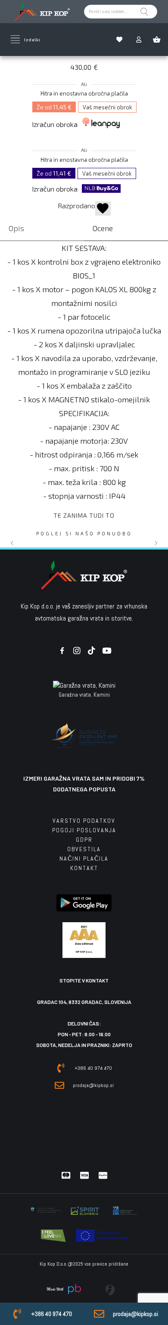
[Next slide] (155, 543)
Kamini (101, 694)
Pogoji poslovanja (84, 830)
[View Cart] (159, 39)
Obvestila (84, 849)
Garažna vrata (75, 694)
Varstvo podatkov (84, 821)
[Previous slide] (12, 543)
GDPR (84, 839)
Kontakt (84, 868)
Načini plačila (84, 858)
